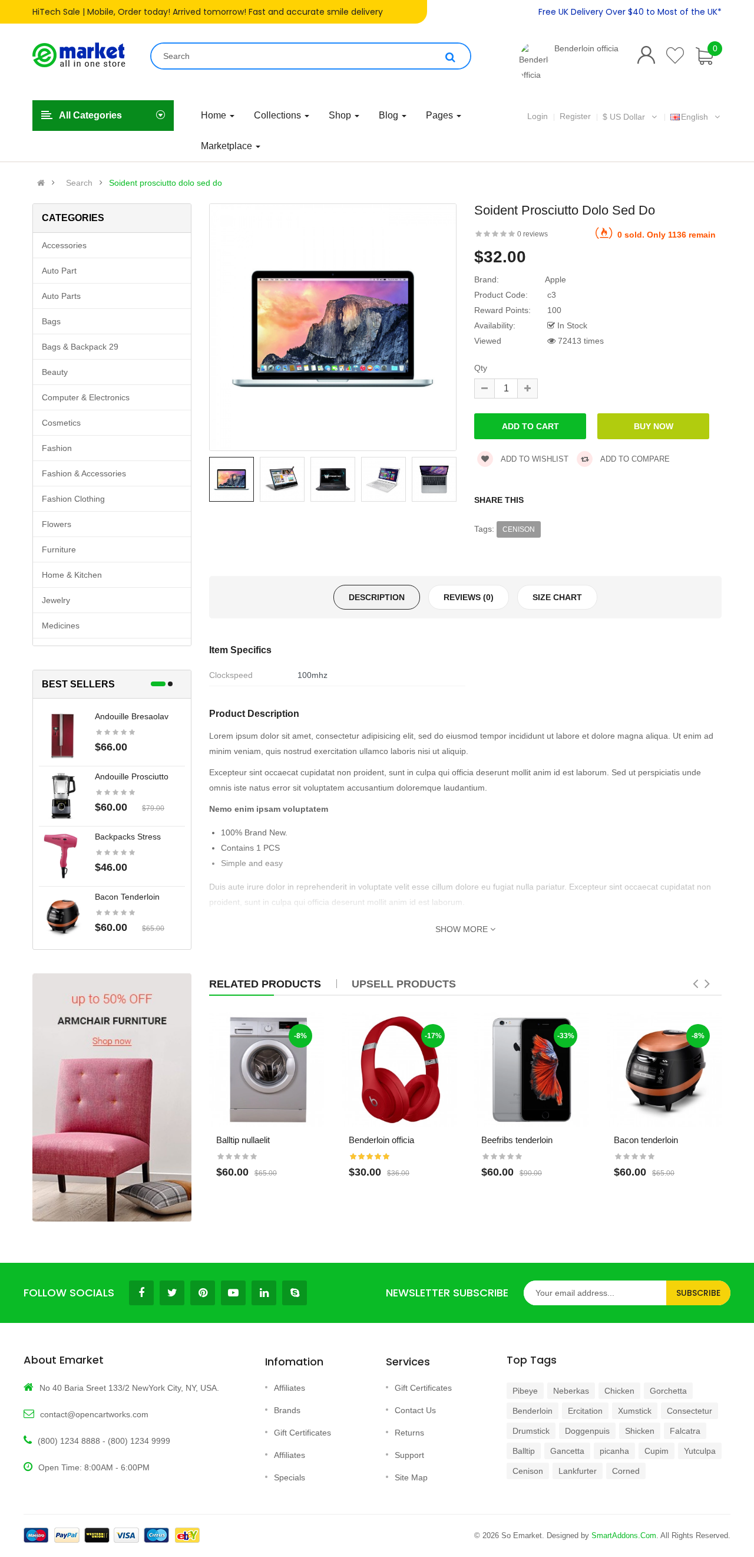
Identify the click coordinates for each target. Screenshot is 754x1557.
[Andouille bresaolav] (62, 735)
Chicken (619, 1390)
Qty (480, 368)
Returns (409, 1432)
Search (79, 183)
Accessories (64, 245)
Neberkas (571, 1390)
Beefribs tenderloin (517, 1140)
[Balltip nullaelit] (266, 1069)
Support (409, 1455)
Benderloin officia (586, 48)
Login (537, 116)
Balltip (523, 1451)
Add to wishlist (533, 459)
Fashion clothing (73, 498)
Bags (51, 321)
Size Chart (557, 597)
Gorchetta (668, 1390)
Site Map (411, 1477)
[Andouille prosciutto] (62, 795)
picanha (614, 1451)
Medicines (61, 625)
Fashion (57, 448)
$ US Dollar (626, 116)
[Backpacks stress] (62, 855)
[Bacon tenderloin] (62, 915)
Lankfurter (577, 1471)
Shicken (639, 1431)
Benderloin (532, 1411)
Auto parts (61, 296)
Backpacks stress (128, 836)
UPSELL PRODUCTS (404, 984)
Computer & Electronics (86, 397)
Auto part (59, 270)
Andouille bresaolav (131, 716)
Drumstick (531, 1431)
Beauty (55, 372)
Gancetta (567, 1451)
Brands (287, 1410)
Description (377, 597)
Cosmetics (61, 422)
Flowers (56, 524)
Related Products (265, 984)
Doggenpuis (587, 1431)
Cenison (518, 529)
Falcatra (685, 1431)
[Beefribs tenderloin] (531, 1069)
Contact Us (415, 1410)
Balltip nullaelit (243, 1140)
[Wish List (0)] (676, 55)
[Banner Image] (111, 1097)
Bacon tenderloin (127, 896)
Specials (289, 1477)
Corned (626, 1471)
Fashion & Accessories (84, 473)
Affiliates (289, 1388)
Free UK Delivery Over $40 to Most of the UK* (630, 12)
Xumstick (635, 1411)
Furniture (59, 549)
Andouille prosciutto (131, 776)
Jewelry (56, 600)
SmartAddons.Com (623, 1535)
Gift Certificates (302, 1432)
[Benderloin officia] (533, 62)
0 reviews (532, 234)
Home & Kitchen (72, 575)
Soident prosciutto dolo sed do (165, 183)
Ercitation (585, 1411)
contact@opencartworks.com (94, 1414)
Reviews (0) (469, 597)
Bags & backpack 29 (80, 346)
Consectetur (689, 1411)
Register (575, 116)
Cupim (656, 1451)
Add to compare (634, 459)
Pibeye (525, 1390)
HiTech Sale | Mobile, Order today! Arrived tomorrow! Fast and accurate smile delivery (207, 12)
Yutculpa (700, 1451)
